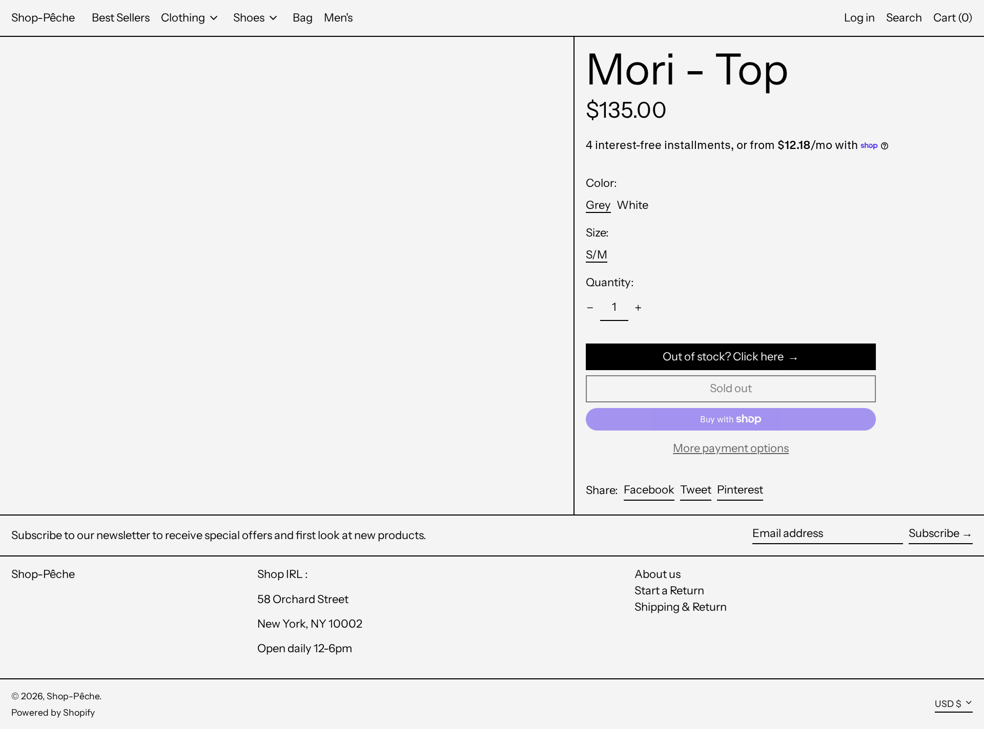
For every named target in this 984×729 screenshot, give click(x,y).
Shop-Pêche (43, 18)
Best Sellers (121, 18)
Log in (859, 18)
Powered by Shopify (53, 712)
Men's (338, 18)
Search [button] (904, 18)
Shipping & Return (680, 607)
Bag (303, 18)
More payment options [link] (731, 448)
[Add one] (638, 308)
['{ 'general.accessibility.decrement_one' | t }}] (590, 308)
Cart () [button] (953, 18)
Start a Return (669, 590)
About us (657, 574)
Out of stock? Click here (723, 356)
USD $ (948, 703)
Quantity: (610, 282)
